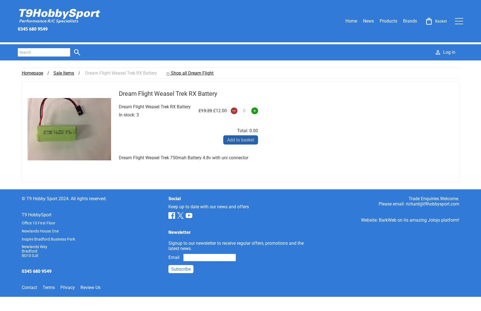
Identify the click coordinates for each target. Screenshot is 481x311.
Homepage (32, 73)
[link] (436, 21)
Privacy (67, 287)
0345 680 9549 (33, 29)
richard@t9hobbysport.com (432, 204)
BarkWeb (387, 220)
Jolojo (434, 220)
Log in (449, 52)
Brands (410, 21)
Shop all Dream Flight (192, 73)
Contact (29, 287)
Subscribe (181, 269)
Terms (49, 287)
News (368, 21)
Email (174, 257)
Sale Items (63, 73)
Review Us (90, 287)
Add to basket (240, 140)
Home (351, 21)
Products (388, 21)
